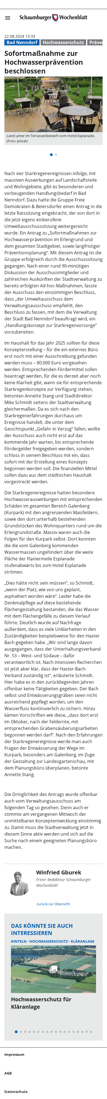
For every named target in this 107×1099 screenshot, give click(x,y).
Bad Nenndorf (22, 42)
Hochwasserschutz (63, 42)
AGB (8, 1073)
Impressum (14, 1054)
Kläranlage (82, 941)
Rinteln (19, 941)
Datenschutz (15, 1091)
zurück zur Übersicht (53, 903)
